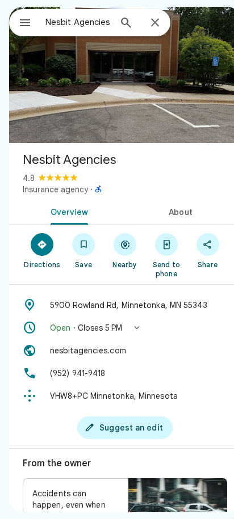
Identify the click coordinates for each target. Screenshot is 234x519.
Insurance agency (55, 189)
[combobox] (77, 22)
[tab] (67, 211)
